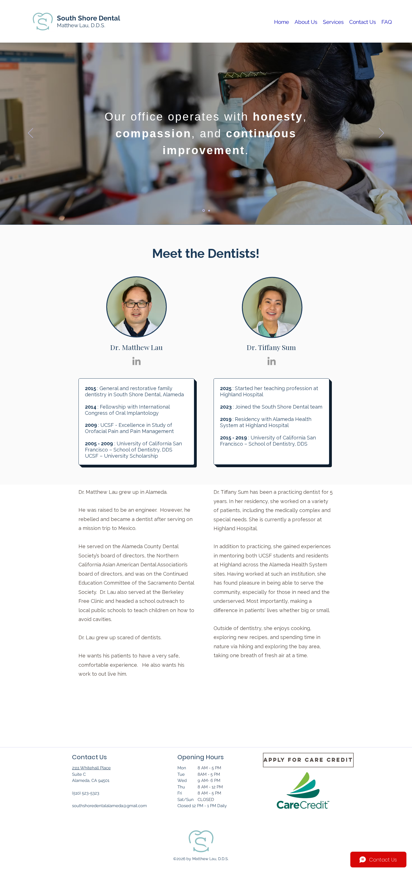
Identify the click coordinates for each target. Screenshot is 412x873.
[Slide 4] (208, 210)
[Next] (381, 133)
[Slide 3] (203, 210)
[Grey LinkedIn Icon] (136, 361)
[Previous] (30, 133)
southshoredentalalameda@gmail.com (109, 805)
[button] (306, 21)
